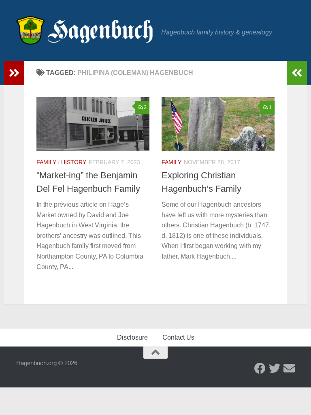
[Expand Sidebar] (14, 73)
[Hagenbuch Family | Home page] (84, 30)
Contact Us (178, 337)
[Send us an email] (289, 368)
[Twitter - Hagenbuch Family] (274, 368)
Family (46, 162)
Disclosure (132, 337)
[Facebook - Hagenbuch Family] (260, 368)
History (73, 162)
